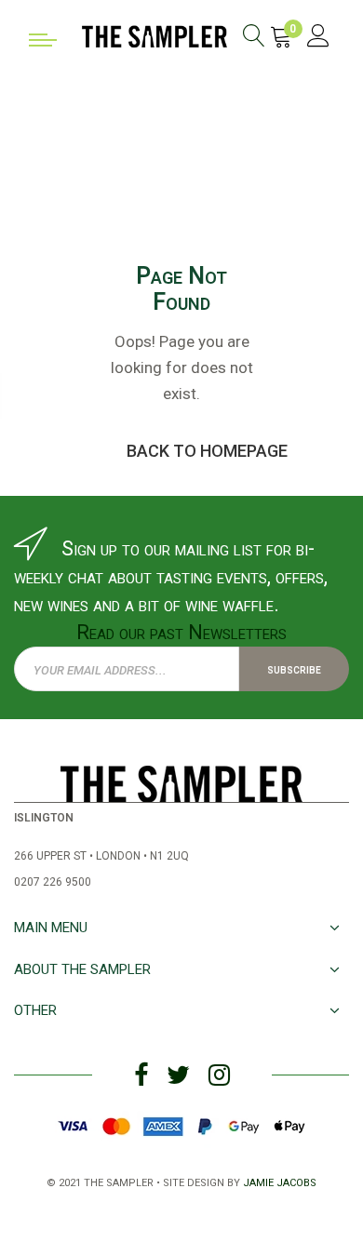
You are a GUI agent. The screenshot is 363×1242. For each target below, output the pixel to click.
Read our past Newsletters (181, 632)
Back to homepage (207, 451)
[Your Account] (318, 38)
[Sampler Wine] (154, 35)
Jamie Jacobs (279, 1181)
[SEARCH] (254, 38)
